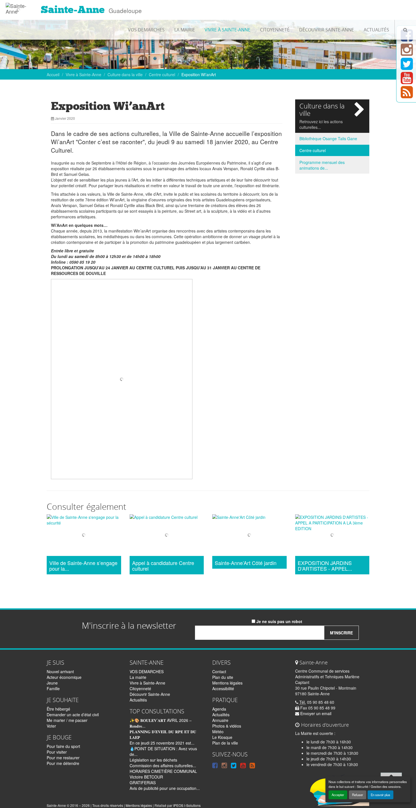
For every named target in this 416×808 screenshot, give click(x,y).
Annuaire (220, 720)
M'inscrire (341, 633)
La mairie (184, 30)
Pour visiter (57, 752)
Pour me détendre (63, 763)
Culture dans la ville (125, 74)
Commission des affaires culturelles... (163, 765)
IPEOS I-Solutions (187, 805)
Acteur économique (64, 677)
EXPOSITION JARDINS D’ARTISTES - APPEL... (325, 566)
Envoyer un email (315, 713)
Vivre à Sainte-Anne (227, 30)
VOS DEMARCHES (146, 30)
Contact (219, 671)
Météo (218, 731)
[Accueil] (18, 7)
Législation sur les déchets (153, 760)
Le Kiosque (222, 737)
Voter (51, 726)
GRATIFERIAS (143, 782)
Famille (53, 688)
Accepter (338, 794)
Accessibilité (223, 688)
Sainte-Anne (73, 9)
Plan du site (222, 677)
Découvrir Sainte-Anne (326, 30)
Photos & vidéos (226, 726)
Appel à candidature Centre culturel (163, 566)
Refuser (357, 794)
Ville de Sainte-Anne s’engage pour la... (83, 566)
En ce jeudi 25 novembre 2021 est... (162, 743)
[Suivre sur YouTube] (407, 81)
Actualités (376, 30)
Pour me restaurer (63, 757)
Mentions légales (227, 683)
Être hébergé (58, 709)
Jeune (52, 683)
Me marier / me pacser (67, 720)
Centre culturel (162, 74)
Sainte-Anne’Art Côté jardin (245, 563)
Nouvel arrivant (60, 671)
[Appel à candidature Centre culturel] (167, 536)
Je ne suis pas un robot (278, 621)
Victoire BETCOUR (146, 777)
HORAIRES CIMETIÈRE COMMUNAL (163, 771)
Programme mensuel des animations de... (322, 165)
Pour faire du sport (63, 746)
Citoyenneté (275, 30)
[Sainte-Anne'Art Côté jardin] (249, 536)
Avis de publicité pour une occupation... (165, 788)
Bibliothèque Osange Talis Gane (328, 138)
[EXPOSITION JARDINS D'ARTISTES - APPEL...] (332, 536)
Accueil (53, 74)
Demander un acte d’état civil (73, 714)
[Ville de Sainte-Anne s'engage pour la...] (84, 536)
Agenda (219, 709)
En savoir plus (380, 794)
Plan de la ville (225, 743)
